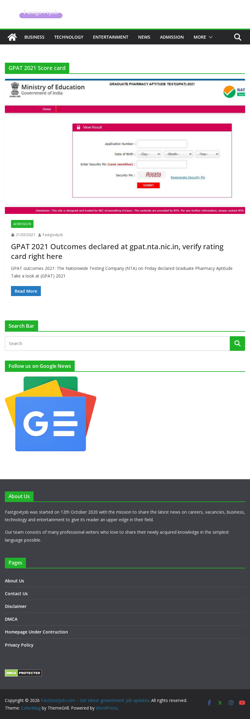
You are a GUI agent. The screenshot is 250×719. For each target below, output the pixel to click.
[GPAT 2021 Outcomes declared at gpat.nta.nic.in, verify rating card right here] (125, 146)
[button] (209, 37)
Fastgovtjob (53, 234)
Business (34, 37)
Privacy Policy (19, 645)
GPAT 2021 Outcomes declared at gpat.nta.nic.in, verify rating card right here (117, 251)
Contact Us (16, 593)
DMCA (11, 619)
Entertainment (110, 37)
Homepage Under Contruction (36, 632)
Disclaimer (16, 606)
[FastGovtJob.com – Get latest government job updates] (12, 37)
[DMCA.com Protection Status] (23, 673)
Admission (172, 37)
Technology (68, 37)
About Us (14, 581)
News (144, 37)
